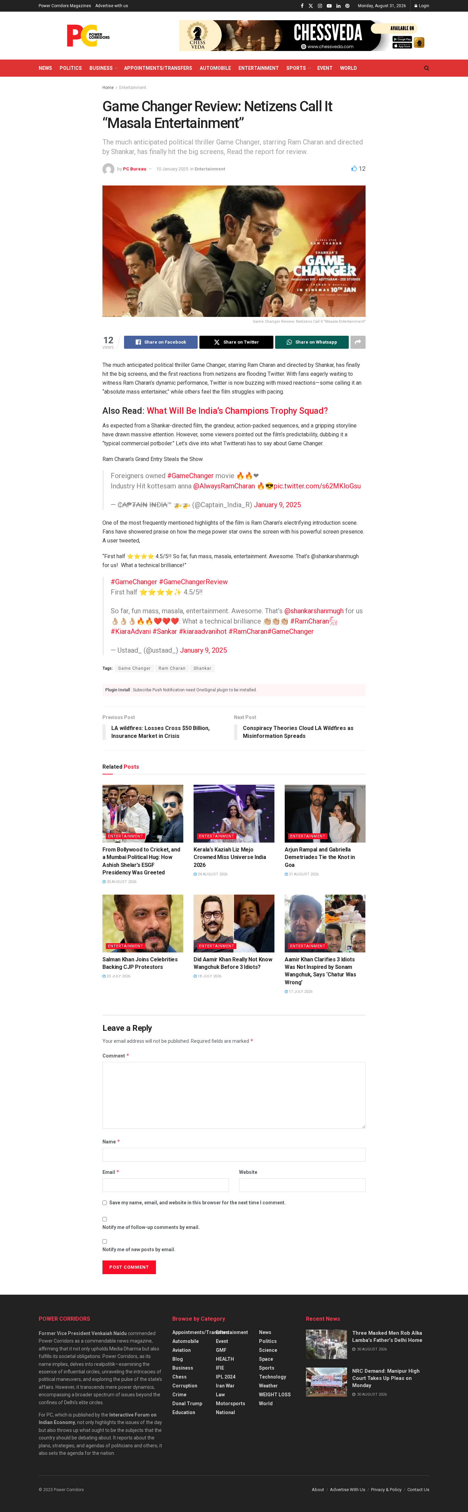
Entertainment (258, 68)
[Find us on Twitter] (310, 6)
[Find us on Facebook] (302, 6)
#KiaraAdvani (131, 631)
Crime (179, 1394)
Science (268, 1350)
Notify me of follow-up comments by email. (151, 1227)
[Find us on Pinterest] (347, 6)
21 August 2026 (303, 874)
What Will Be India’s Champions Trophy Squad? (237, 411)
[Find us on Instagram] (320, 6)
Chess (179, 1377)
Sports (296, 68)
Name (111, 1141)
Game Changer (134, 668)
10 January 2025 (172, 168)
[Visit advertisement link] (304, 35)
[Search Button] (426, 68)
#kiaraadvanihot (203, 631)
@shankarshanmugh (314, 611)
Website (248, 1172)
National (225, 1412)
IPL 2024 (225, 1377)
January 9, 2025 (277, 505)
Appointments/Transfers (158, 68)
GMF (221, 1350)
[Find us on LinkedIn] (338, 6)
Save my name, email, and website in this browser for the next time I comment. (197, 1202)
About (318, 1489)
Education (183, 1412)
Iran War (225, 1385)
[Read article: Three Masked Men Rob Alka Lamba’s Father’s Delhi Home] (326, 1344)
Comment (116, 1055)
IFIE (220, 1368)
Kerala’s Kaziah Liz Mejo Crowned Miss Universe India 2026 (230, 857)
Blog (177, 1359)
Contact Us (418, 1489)
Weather (268, 1385)
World (348, 68)
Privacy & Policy (386, 1489)
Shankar (202, 668)
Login (423, 5)
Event (325, 68)
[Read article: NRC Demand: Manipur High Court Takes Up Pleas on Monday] (326, 1382)
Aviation (181, 1350)
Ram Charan (172, 668)
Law (220, 1394)
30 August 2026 (121, 882)
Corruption (184, 1385)
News (45, 68)
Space (266, 1359)
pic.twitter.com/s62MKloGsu (317, 486)
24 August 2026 (212, 874)
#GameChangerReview (193, 582)
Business (101, 68)
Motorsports (230, 1403)
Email (111, 1172)
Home (108, 87)
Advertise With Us (347, 1489)
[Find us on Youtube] (329, 6)
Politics (71, 68)
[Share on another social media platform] (358, 342)
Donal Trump (187, 1403)
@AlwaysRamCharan (224, 486)
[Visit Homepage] (88, 36)
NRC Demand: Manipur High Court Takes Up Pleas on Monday (386, 1378)
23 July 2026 (118, 976)
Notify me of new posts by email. (138, 1249)
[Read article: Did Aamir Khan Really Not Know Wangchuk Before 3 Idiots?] (234, 923)
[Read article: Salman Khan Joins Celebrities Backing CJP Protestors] (142, 923)
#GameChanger (190, 476)
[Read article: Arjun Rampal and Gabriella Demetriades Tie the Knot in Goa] (325, 814)
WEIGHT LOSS (275, 1394)
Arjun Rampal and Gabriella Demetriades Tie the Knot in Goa (320, 857)
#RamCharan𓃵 (313, 621)
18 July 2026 (209, 976)
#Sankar (164, 631)
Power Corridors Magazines (65, 5)
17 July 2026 (300, 991)
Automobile (215, 68)
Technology (272, 1377)
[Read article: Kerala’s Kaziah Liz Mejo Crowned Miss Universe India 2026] (234, 814)
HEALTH (225, 1359)
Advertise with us (111, 5)
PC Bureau (134, 168)
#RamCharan (248, 631)
